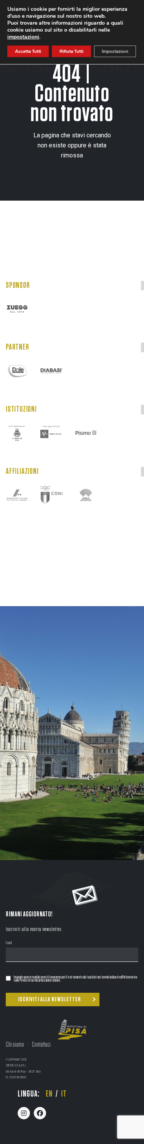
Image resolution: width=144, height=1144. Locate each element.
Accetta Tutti (28, 51)
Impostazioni (115, 51)
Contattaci (41, 1044)
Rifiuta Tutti (71, 51)
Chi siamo (15, 1044)
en (49, 1094)
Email (9, 943)
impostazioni (23, 37)
